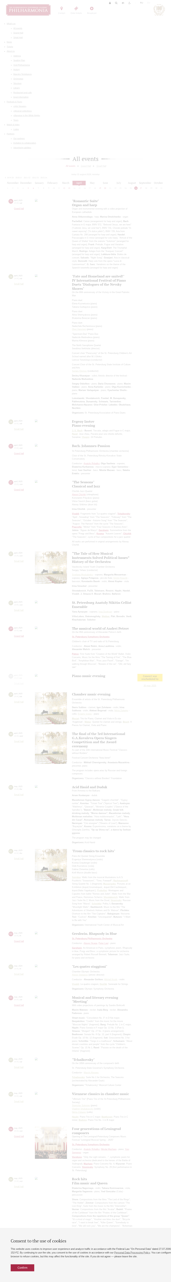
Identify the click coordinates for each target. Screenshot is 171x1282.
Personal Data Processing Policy (132, 1252)
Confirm (22, 1267)
